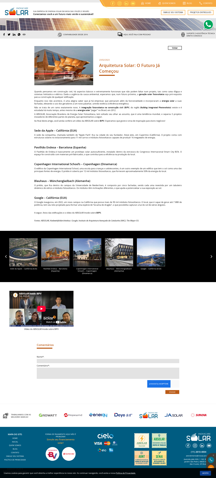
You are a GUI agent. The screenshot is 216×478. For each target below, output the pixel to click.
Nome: (40, 357)
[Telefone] (211, 460)
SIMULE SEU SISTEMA (173, 12)
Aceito (205, 473)
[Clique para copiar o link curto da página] (24, 34)
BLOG (189, 3)
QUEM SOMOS (169, 3)
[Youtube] (209, 445)
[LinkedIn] (202, 445)
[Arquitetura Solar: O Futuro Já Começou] (63, 65)
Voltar (175, 48)
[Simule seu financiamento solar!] (52, 453)
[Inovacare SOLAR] (108, 24)
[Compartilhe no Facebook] (4, 34)
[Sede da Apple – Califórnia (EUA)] (23, 252)
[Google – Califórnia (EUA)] (151, 252)
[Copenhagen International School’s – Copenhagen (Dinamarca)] (87, 252)
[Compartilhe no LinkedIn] (14, 34)
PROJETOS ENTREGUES (200, 12)
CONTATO (207, 3)
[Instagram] (195, 445)
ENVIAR (172, 392)
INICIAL (15, 442)
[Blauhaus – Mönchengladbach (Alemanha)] (119, 252)
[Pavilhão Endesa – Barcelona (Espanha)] (55, 252)
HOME (148, 3)
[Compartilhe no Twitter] (9, 34)
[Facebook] (188, 445)
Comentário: (43, 365)
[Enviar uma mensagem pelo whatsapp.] (208, 25)
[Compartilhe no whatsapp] (19, 34)
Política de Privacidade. (126, 473)
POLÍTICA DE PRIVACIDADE (15, 460)
